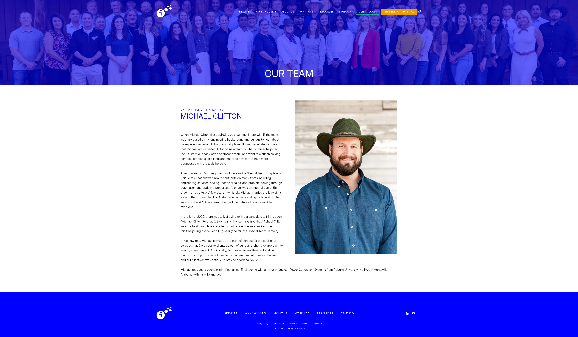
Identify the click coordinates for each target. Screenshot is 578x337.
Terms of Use (278, 324)
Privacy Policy (262, 324)
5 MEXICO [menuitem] (345, 11)
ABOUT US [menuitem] (287, 11)
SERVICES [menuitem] (245, 11)
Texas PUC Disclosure (298, 324)
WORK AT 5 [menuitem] (306, 11)
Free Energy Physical (399, 11)
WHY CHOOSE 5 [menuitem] (266, 11)
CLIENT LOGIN (368, 11)
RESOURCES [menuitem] (326, 11)
